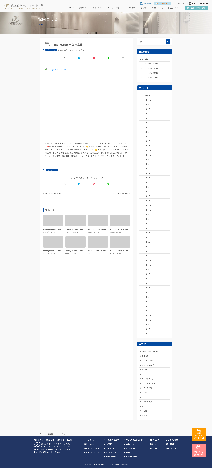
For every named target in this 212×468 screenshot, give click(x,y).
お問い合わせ (171, 448)
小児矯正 (144, 7)
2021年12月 (146, 150)
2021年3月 (145, 191)
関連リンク (153, 444)
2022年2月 (145, 141)
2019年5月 (145, 292)
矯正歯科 (145, 411)
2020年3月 (145, 246)
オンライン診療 (172, 440)
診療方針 (82, 7)
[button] (50, 58)
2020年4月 (145, 242)
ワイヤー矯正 (130, 7)
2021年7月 (145, 173)
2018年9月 (145, 329)
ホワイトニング (148, 379)
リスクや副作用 (132, 456)
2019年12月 (146, 260)
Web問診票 (170, 444)
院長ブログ (146, 415)
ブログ (144, 374)
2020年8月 (145, 223)
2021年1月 (145, 201)
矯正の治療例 (111, 456)
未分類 (144, 397)
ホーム (72, 7)
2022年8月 (145, 113)
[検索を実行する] (168, 41)
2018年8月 (145, 333)
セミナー (145, 370)
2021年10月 (146, 159)
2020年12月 (146, 205)
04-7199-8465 (200, 3)
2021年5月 (145, 182)
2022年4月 (145, 132)
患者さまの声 (154, 440)
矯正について (131, 444)
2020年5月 (145, 237)
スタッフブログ (51, 50)
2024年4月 (145, 95)
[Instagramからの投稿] (86, 103)
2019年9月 (145, 274)
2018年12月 (146, 315)
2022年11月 (146, 100)
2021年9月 (145, 164)
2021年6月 (145, 178)
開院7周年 (144, 59)
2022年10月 (146, 104)
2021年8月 (145, 168)
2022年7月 (145, 118)
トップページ (89, 440)
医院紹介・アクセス (91, 452)
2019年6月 (145, 288)
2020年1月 (145, 255)
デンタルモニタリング (134, 440)
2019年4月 (145, 297)
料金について (157, 7)
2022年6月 (145, 123)
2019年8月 (145, 278)
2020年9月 (145, 219)
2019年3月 (145, 301)
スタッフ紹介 (96, 7)
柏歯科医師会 (147, 402)
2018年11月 (146, 320)
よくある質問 (173, 7)
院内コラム (153, 448)
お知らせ (145, 356)
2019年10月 (146, 269)
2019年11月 (146, 265)
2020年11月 (146, 210)
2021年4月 (145, 187)
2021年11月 (146, 155)
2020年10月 (146, 214)
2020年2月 (145, 251)
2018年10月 (146, 324)
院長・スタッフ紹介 (91, 448)
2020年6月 (145, 233)
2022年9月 (145, 109)
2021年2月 (145, 196)
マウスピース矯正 (113, 7)
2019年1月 (145, 310)
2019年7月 (145, 283)
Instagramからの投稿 (149, 64)
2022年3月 (145, 136)
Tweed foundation (150, 351)
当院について (89, 444)
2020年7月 (145, 228)
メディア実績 (147, 388)
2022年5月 (145, 127)
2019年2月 (145, 306)
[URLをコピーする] (123, 58)
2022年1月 (145, 146)
